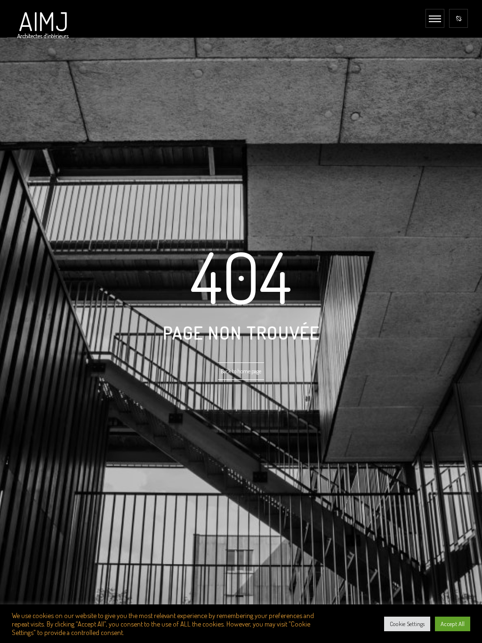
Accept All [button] (453, 623)
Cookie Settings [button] (407, 623)
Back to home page (241, 371)
